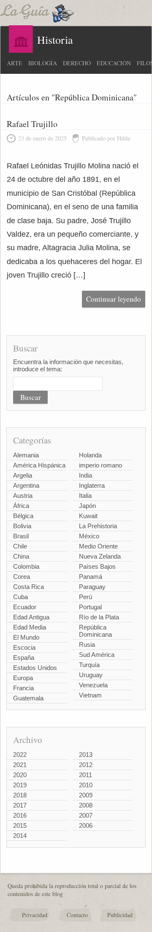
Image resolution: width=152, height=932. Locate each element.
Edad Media (29, 627)
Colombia (26, 566)
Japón (87, 505)
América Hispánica (39, 465)
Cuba (20, 596)
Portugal (90, 607)
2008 (85, 805)
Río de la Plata (99, 617)
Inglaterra (92, 485)
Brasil (21, 536)
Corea (21, 576)
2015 (20, 825)
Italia (85, 495)
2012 (85, 764)
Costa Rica (28, 586)
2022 (20, 754)
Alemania (26, 455)
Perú (85, 596)
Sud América (96, 654)
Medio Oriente (98, 546)
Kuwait (88, 515)
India (85, 475)
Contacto (77, 915)
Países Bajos (97, 566)
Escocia (24, 647)
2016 (20, 815)
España (23, 657)
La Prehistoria (98, 525)
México (89, 536)
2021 (20, 764)
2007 (85, 815)
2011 (85, 774)
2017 (20, 805)
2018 (20, 795)
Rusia (87, 644)
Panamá (90, 576)
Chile (20, 546)
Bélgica (23, 515)
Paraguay (92, 586)
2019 (20, 785)
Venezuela (93, 685)
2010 (85, 785)
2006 (85, 825)
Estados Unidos (35, 667)
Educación (114, 63)
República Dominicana (95, 631)
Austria (23, 495)
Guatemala (28, 698)
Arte (14, 63)
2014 (20, 835)
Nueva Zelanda (100, 556)
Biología (42, 63)
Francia (23, 688)
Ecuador (24, 607)
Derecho (77, 63)
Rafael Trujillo (32, 124)
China (21, 556)
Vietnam (90, 695)
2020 (20, 774)
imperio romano (100, 465)
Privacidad (34, 915)
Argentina (26, 485)
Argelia (22, 475)
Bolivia (22, 525)
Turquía (89, 664)
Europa (23, 677)
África (21, 505)
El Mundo (26, 637)
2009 (85, 795)
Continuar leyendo (113, 299)
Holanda (90, 455)
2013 (85, 754)
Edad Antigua (31, 617)
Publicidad (120, 915)
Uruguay (91, 674)
